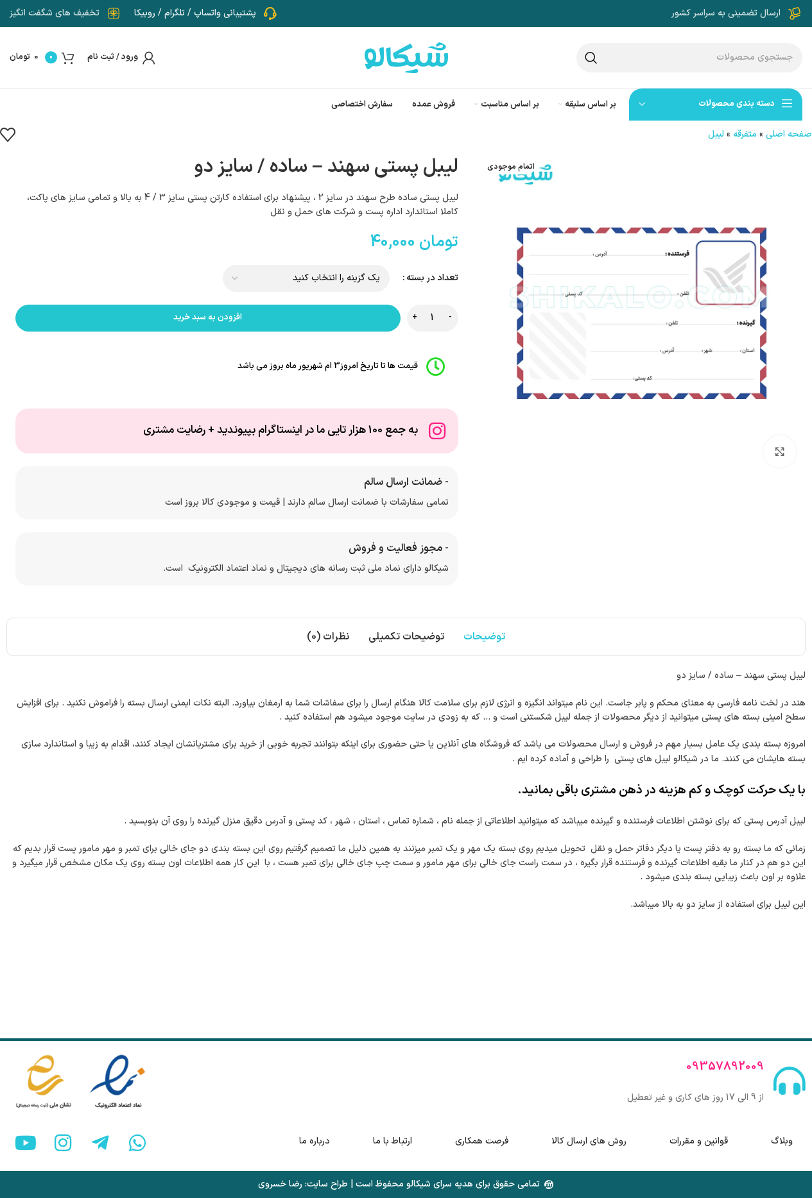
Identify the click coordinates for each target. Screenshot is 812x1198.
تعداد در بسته (432, 278)
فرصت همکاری (481, 1141)
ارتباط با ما (392, 1141)
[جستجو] (591, 57)
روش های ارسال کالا (588, 1141)
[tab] (484, 636)
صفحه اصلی (789, 134)
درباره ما (314, 1141)
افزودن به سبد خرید (207, 317)
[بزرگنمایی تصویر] (780, 451)
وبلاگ (782, 1141)
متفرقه (745, 134)
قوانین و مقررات (698, 1141)
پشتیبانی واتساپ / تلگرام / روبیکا (195, 13)
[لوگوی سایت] (406, 56)
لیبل (716, 134)
